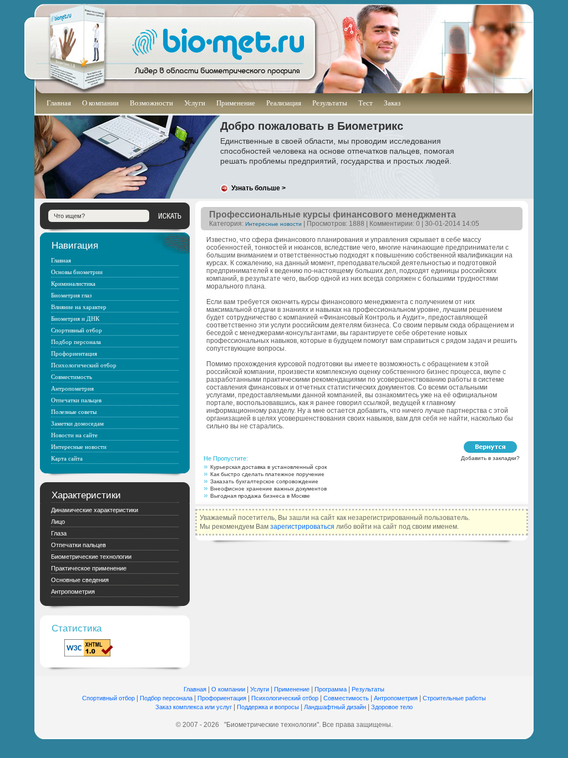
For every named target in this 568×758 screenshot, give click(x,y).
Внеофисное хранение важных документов (268, 489)
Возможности (151, 103)
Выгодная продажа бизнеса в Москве (260, 496)
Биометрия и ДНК (75, 318)
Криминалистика (73, 283)
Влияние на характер (78, 307)
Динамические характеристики (94, 510)
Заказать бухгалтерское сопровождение (264, 481)
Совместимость (71, 376)
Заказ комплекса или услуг (193, 707)
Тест (365, 103)
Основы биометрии (77, 272)
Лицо (58, 521)
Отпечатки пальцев (76, 400)
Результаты (329, 103)
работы (475, 698)
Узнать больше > (258, 188)
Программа (331, 689)
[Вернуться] (490, 447)
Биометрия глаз (71, 295)
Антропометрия (72, 388)
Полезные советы (74, 411)
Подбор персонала (76, 341)
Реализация (283, 103)
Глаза (59, 533)
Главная (59, 103)
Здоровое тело (392, 707)
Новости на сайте (74, 435)
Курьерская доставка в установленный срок (268, 467)
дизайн (356, 707)
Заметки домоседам (77, 423)
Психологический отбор (83, 365)
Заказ (392, 103)
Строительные (444, 698)
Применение (235, 103)
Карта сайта (67, 458)
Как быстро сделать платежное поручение (267, 474)
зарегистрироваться (302, 526)
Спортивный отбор (76, 330)
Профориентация (74, 353)
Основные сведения (80, 580)
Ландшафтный (325, 707)
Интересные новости (273, 224)
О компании (100, 103)
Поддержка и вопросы (268, 707)
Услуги (194, 103)
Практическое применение (88, 568)
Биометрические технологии (91, 556)
